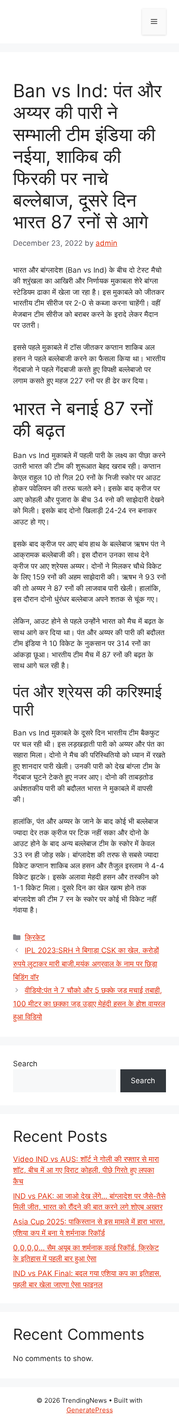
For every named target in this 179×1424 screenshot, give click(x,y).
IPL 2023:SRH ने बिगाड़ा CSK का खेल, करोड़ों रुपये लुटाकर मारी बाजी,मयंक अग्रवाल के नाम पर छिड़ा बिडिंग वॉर (86, 963)
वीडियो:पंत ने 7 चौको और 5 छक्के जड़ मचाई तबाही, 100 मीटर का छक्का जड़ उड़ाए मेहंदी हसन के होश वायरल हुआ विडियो (89, 1003)
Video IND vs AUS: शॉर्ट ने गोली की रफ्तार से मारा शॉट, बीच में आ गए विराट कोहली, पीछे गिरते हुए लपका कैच (86, 1170)
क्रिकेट (35, 937)
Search (25, 1063)
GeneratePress (89, 1410)
